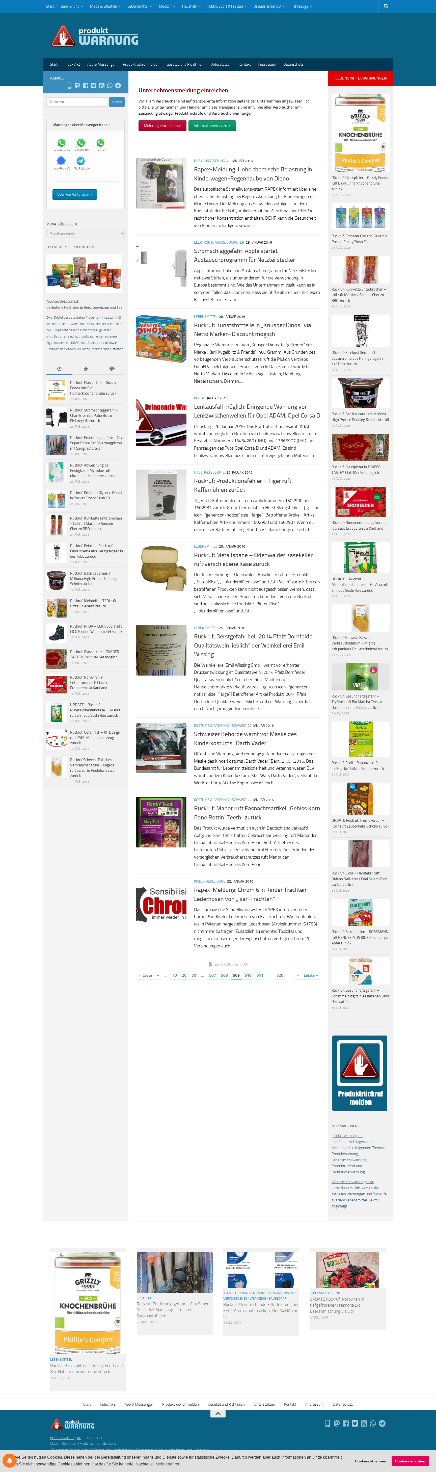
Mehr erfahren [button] (167, 1464)
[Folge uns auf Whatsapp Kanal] (110, 86)
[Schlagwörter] (112, 369)
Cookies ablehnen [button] (370, 1461)
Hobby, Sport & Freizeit (225, 6)
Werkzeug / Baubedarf (268, 1298)
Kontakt (245, 64)
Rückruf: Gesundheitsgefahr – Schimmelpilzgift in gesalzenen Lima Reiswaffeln (360, 996)
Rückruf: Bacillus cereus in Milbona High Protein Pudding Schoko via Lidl (93, 578)
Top (337, 1293)
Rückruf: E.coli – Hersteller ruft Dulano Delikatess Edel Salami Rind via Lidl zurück (359, 879)
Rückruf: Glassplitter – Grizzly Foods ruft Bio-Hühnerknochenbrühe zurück (93, 388)
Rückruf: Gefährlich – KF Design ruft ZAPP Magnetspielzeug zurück (95, 737)
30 (194, 975)
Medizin (165, 6)
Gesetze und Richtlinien (185, 64)
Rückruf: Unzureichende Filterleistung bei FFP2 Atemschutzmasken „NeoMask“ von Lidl (260, 1310)
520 (280, 975)
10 (174, 975)
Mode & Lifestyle (103, 6)
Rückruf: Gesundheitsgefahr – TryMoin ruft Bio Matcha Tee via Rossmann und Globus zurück (357, 702)
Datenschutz (293, 64)
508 (224, 975)
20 (184, 975)
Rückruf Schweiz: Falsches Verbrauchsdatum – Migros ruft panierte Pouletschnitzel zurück (360, 643)
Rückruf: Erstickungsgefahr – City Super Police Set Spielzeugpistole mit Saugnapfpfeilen (96, 443)
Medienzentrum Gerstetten (99, 1443)
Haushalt (189, 6)
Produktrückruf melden (141, 64)
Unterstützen (221, 64)
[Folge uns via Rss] (102, 86)
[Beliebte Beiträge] (85, 369)
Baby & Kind (70, 6)
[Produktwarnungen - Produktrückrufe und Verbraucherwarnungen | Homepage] (94, 35)
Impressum (267, 64)
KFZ (197, 398)
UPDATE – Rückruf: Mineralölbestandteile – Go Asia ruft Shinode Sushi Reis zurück (95, 710)
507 (212, 975)
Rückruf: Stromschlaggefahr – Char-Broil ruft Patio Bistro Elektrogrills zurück (94, 415)
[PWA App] (69, 86)
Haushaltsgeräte (209, 472)
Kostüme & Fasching (211, 726)
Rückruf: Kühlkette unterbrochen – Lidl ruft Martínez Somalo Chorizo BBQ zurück (96, 523)
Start (50, 6)
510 (248, 975)
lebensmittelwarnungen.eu (353, 1182)
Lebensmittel (137, 6)
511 (260, 975)
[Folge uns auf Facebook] (86, 86)
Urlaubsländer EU (267, 6)
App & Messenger (101, 64)
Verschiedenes (235, 1298)
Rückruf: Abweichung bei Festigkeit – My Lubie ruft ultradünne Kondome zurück (92, 470)
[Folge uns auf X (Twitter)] (94, 86)
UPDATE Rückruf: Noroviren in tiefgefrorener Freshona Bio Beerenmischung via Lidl (337, 1305)
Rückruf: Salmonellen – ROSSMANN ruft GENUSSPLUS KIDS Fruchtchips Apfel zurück (360, 937)
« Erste (145, 975)
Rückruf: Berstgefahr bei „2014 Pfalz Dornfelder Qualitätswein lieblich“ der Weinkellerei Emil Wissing (254, 645)
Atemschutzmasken (239, 1293)
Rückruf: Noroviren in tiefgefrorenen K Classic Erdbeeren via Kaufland (89, 682)
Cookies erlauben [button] (410, 1461)
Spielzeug (144, 1298)
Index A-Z (72, 64)
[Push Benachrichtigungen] (10, 1461)
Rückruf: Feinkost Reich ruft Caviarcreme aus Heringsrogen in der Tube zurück (96, 551)
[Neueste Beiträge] (59, 369)
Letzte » (311, 975)
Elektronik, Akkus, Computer (219, 242)
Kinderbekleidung (210, 881)
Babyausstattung (209, 161)
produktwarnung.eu (347, 1135)
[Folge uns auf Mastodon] (77, 86)
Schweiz (239, 726)
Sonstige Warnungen (275, 1293)
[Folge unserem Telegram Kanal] (118, 86)
